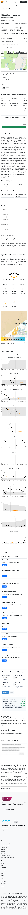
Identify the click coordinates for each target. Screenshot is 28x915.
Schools (15, 5)
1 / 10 (25, 38)
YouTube (3, 886)
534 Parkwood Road (14, 103)
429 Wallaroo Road (14, 105)
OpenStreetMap (19, 69)
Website (21, 754)
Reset (11, 692)
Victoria (3, 853)
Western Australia (5, 855)
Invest (7, 5)
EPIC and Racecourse (5, 185)
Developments (22, 5)
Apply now (5, 830)
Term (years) (6, 684)
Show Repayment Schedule (20, 695)
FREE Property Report (6, 8)
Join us (3, 737)
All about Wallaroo (5, 23)
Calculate (5, 692)
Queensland (4, 847)
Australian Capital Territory (7, 857)
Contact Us (3, 867)
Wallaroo (4, 17)
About (3, 5)
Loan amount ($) (6, 677)
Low (26, 45)
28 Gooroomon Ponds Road (14, 100)
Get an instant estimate (8, 809)
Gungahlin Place (21, 184)
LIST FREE (23, 1)
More (25, 110)
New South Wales (5, 845)
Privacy (2, 873)
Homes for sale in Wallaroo (21, 23)
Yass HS (3, 68)
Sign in (16, 2)
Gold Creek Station (8, 194)
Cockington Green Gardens (21, 195)
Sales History (24, 27)
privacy (24, 124)
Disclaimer (25, 343)
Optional (25, 41)
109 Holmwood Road (14, 108)
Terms (2, 875)
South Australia (4, 849)
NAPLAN (4, 565)
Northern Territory (5, 843)
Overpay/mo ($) (19, 685)
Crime (11, 5)
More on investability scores (7, 343)
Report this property (5, 788)
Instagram (3, 881)
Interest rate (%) (20, 677)
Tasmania (3, 851)
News (2, 865)
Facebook (3, 883)
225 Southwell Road (14, 98)
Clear (8, 68)
